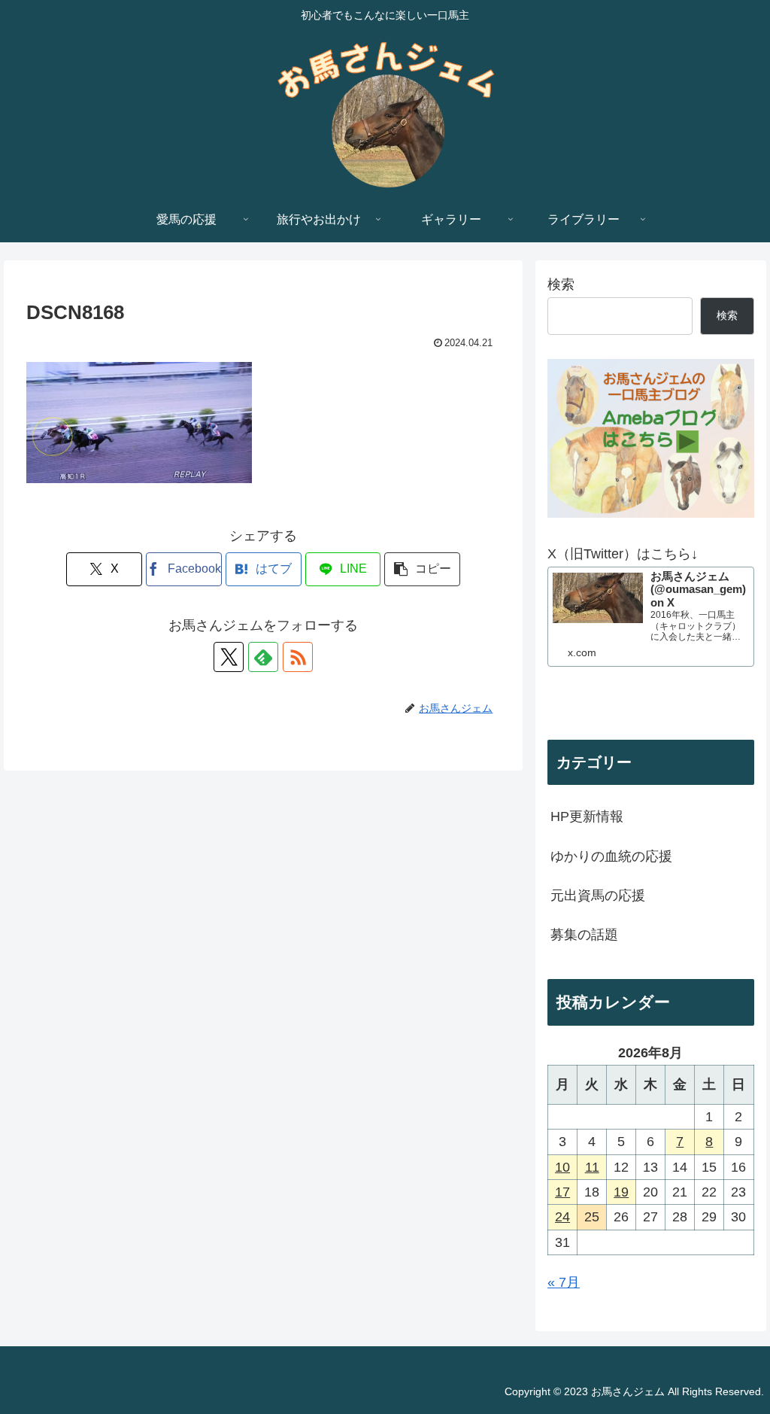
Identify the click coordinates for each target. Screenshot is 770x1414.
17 (562, 1192)
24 (562, 1216)
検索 (560, 284)
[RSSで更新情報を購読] (298, 657)
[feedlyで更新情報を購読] (263, 657)
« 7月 (563, 1282)
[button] (422, 569)
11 (592, 1167)
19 (621, 1192)
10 (562, 1167)
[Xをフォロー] (229, 657)
